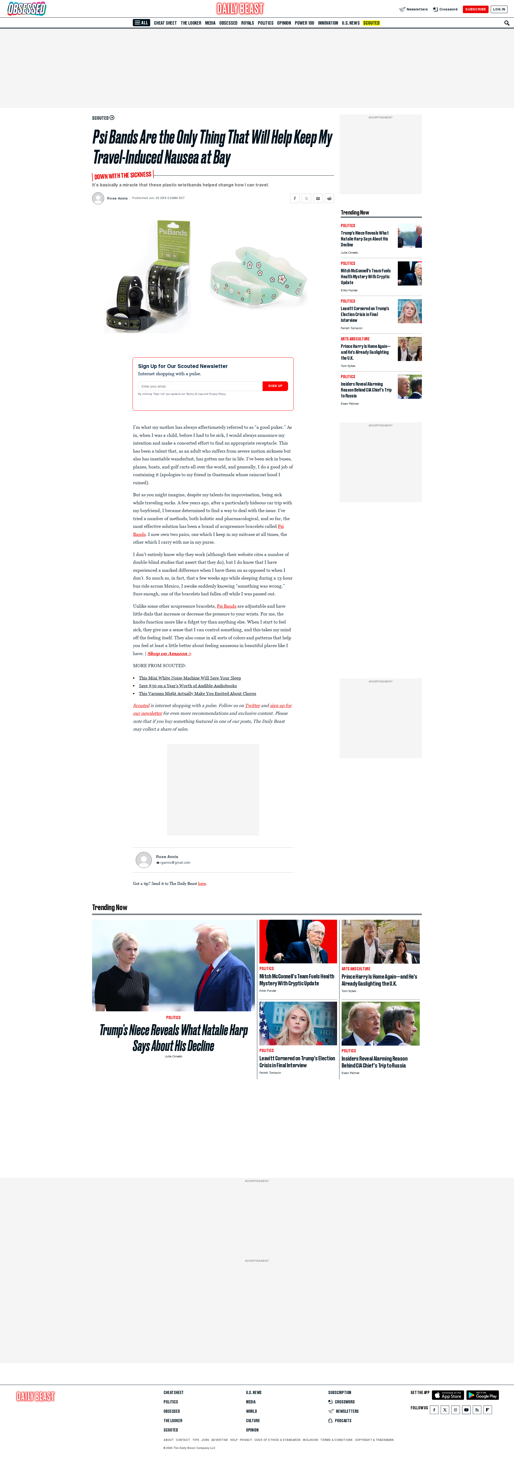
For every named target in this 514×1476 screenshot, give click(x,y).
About (169, 1439)
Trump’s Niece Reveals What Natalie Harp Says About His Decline (173, 1037)
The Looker (191, 23)
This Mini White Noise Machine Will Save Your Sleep (190, 677)
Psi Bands (226, 606)
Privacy (246, 1439)
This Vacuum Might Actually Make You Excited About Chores (197, 693)
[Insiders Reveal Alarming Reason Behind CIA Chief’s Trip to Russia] (410, 397)
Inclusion (310, 1439)
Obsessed (228, 23)
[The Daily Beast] (240, 9)
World (251, 1411)
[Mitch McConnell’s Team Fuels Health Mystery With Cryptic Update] (410, 284)
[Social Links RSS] (477, 1411)
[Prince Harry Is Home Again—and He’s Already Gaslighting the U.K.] (410, 359)
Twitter (252, 705)
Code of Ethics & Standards (277, 1439)
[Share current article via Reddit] (329, 198)
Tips (195, 1439)
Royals (247, 23)
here (202, 883)
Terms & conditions (336, 1439)
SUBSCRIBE (475, 9)
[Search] (507, 23)
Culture (253, 1421)
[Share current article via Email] (318, 198)
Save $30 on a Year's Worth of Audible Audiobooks (188, 685)
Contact (183, 1439)
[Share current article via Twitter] (306, 198)
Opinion (284, 23)
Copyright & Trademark (374, 1439)
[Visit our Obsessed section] (43, 9)
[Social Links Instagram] (455, 1411)
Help (234, 1439)
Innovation (328, 23)
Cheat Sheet (165, 23)
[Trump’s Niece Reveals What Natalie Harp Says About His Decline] (410, 246)
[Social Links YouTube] (466, 1411)
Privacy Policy (217, 394)
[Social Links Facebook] (434, 1411)
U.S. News (351, 23)
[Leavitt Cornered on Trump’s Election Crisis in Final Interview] (410, 322)
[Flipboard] (487, 1411)
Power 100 (304, 23)
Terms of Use (194, 394)
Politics (265, 23)
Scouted (371, 23)
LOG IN (499, 9)
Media (210, 23)
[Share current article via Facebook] (295, 198)
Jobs (205, 1439)
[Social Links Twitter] (445, 1411)
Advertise (219, 1439)
